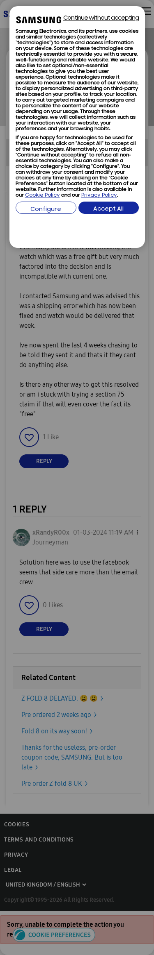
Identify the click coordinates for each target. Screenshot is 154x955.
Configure (45, 209)
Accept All (108, 209)
